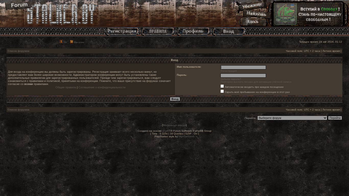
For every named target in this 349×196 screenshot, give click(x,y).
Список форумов (18, 51)
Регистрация (229, 70)
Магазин (78, 42)
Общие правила (65, 87)
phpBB (166, 130)
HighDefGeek (186, 136)
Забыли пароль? (231, 79)
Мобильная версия (174, 125)
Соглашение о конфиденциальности (101, 87)
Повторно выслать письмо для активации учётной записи (256, 81)
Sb (65, 42)
